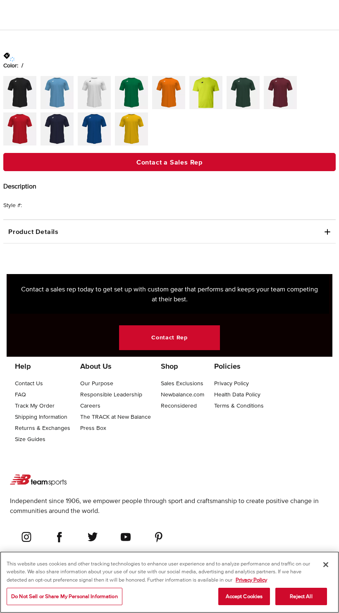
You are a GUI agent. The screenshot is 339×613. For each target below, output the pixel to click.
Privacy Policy (251, 580)
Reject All (301, 596)
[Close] (326, 565)
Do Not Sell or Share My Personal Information (64, 596)
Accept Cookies (244, 596)
